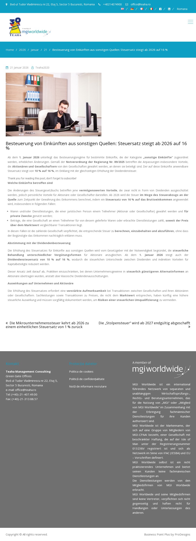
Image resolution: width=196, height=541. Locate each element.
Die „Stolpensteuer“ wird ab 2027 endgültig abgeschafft (144, 323)
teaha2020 (42, 67)
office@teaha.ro (25, 390)
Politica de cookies (81, 371)
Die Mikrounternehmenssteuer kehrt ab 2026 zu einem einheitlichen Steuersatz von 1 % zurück (47, 325)
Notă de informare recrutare (88, 386)
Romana (182, 9)
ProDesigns (182, 534)
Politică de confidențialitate (87, 379)
